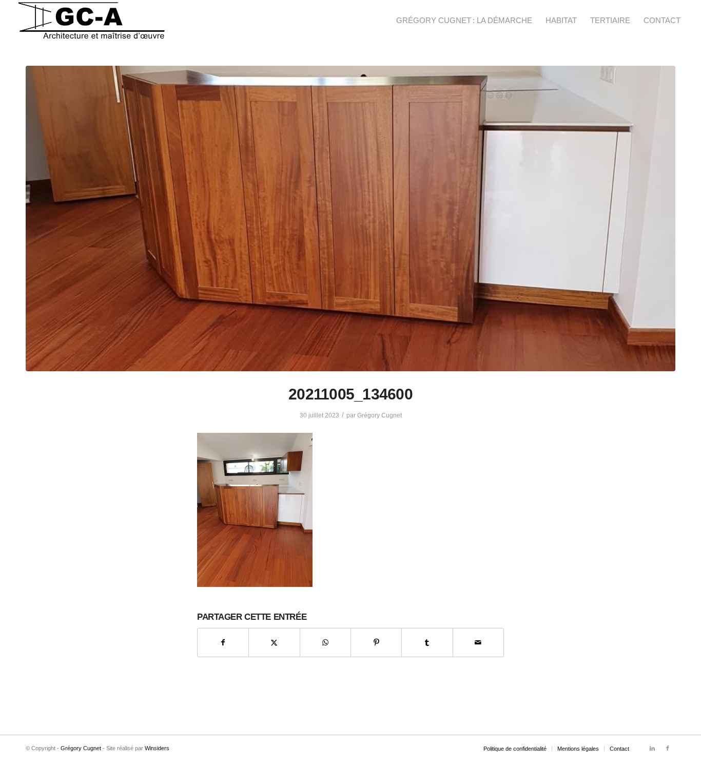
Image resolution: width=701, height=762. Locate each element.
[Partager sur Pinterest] (376, 642)
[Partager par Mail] (478, 642)
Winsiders (157, 748)
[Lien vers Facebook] (667, 748)
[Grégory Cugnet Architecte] (91, 20)
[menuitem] (464, 20)
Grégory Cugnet (379, 415)
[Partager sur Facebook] (223, 642)
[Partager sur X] (274, 642)
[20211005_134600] (350, 218)
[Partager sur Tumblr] (427, 642)
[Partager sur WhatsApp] (325, 642)
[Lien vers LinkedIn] (652, 748)
